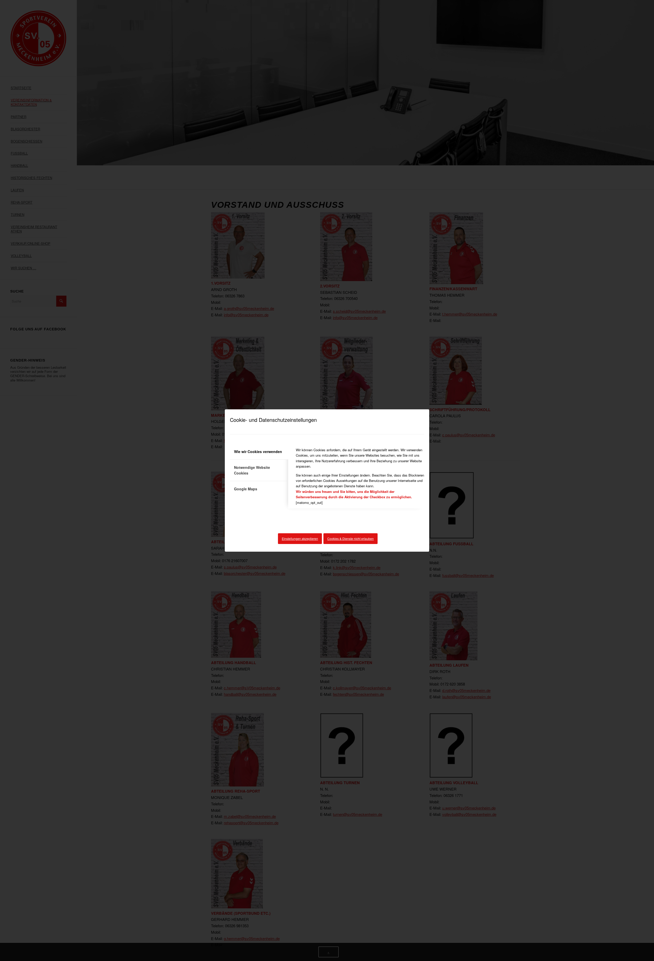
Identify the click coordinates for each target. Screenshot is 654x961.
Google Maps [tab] (245, 488)
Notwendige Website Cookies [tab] (252, 470)
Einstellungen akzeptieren (300, 538)
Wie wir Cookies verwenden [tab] (258, 451)
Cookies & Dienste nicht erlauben (350, 538)
